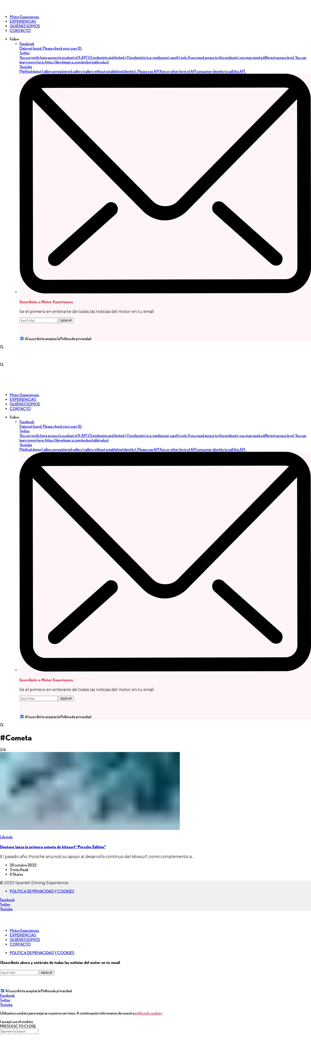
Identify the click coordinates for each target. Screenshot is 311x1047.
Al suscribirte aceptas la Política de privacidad (58, 338)
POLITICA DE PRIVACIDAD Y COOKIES (42, 891)
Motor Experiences (24, 930)
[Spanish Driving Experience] (7, 8)
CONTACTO (20, 944)
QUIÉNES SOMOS (25, 939)
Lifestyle (6, 837)
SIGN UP (66, 320)
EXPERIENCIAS (23, 935)
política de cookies (148, 1013)
